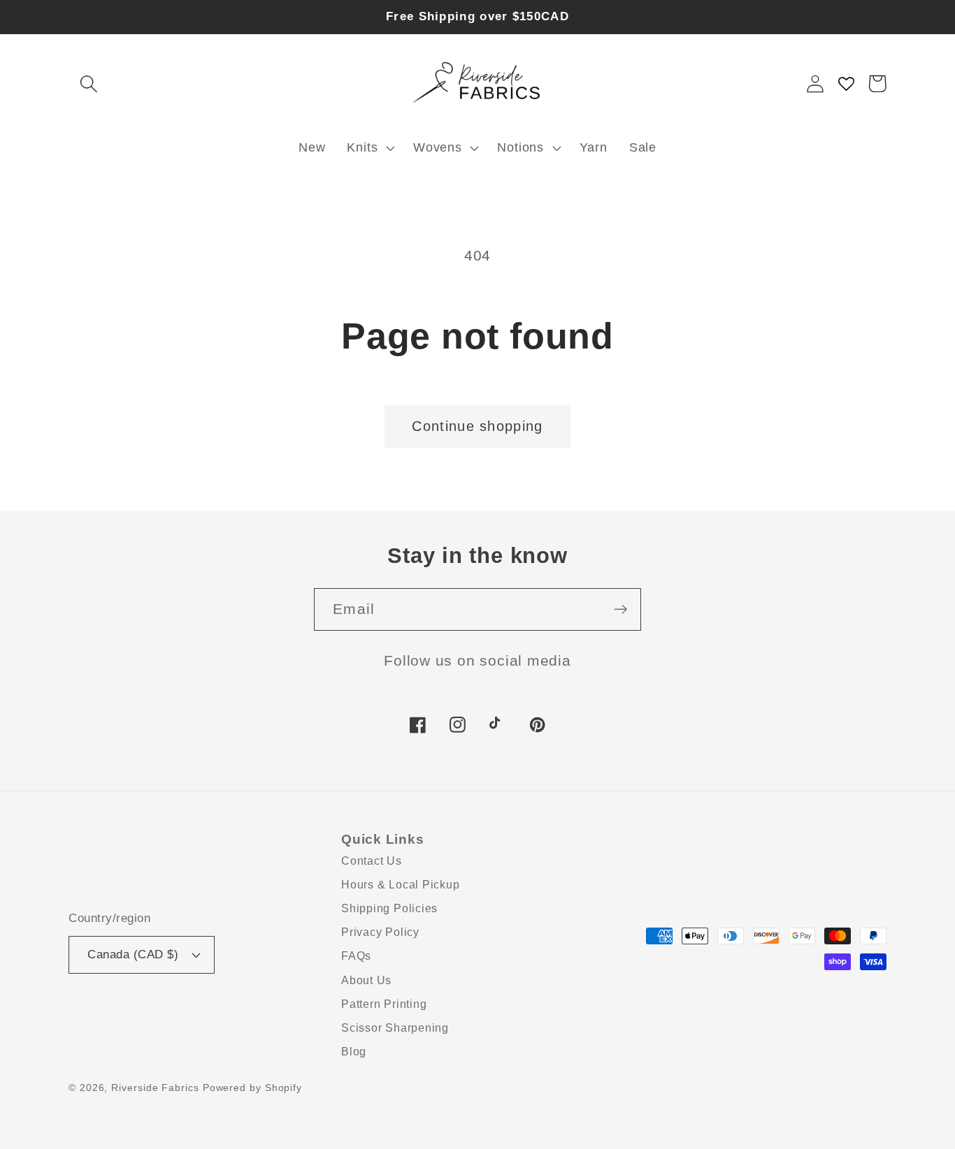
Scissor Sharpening (395, 1028)
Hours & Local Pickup (400, 885)
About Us (366, 980)
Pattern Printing (383, 1004)
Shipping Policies (389, 908)
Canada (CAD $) (132, 954)
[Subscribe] (620, 609)
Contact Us (371, 861)
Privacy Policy (380, 932)
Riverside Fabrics (155, 1087)
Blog (353, 1051)
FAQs (356, 956)
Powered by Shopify (252, 1087)
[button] (88, 83)
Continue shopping (477, 426)
